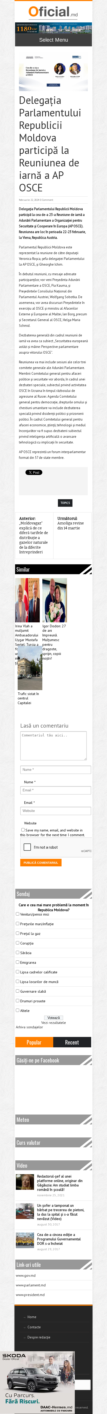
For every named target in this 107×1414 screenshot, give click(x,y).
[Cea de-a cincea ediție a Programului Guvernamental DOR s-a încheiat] (25, 1240)
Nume (28, 782)
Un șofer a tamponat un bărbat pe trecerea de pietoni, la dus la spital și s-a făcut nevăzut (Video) (60, 1212)
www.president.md (30, 1294)
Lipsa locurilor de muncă (39, 981)
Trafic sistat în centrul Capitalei (28, 698)
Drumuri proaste (32, 1001)
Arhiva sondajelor (29, 1027)
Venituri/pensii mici (34, 914)
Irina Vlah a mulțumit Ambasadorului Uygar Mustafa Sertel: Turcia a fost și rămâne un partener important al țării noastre (26, 644)
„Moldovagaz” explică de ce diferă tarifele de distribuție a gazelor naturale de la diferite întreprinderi (33, 535)
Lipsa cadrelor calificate (38, 972)
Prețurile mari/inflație (37, 924)
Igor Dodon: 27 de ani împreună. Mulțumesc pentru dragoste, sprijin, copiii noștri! (54, 642)
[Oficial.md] (52, 13)
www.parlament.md (31, 1285)
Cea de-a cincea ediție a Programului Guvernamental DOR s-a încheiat (59, 1239)
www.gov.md (26, 1275)
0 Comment (46, 200)
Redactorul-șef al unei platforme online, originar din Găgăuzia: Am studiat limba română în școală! (60, 1183)
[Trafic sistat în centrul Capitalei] (30, 668)
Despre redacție (39, 1337)
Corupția (27, 943)
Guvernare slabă (33, 991)
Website (30, 823)
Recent (72, 1042)
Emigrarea (28, 962)
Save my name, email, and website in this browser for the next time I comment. (52, 832)
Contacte (34, 1327)
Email (28, 802)
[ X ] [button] (69, 1356)
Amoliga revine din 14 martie (70, 523)
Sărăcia (25, 952)
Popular (34, 1042)
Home (32, 1317)
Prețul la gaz (30, 933)
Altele (25, 1010)
